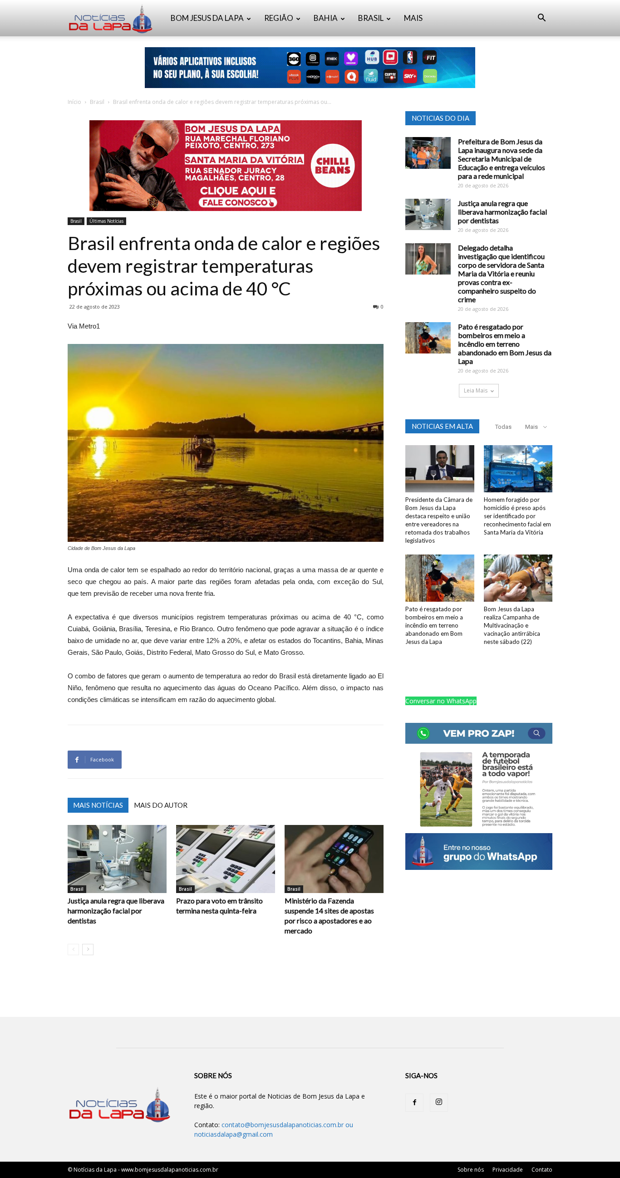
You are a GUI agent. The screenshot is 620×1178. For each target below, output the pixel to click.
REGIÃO (278, 18)
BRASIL (371, 18)
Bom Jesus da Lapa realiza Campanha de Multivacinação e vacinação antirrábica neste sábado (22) (512, 625)
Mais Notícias (98, 805)
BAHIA (326, 18)
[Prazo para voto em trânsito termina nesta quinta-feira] (225, 859)
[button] (541, 19)
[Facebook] (414, 1103)
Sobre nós (471, 1169)
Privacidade (507, 1169)
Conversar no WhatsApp (441, 701)
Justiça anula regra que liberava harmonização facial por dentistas (116, 910)
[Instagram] (439, 1103)
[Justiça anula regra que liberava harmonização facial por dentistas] (117, 859)
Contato (541, 1169)
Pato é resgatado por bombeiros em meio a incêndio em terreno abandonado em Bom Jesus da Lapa (504, 343)
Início (74, 102)
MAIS (413, 18)
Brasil (97, 102)
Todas (503, 426)
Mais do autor (160, 805)
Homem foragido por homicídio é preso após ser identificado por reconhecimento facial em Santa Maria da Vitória (517, 516)
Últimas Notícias (106, 221)
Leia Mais (475, 390)
